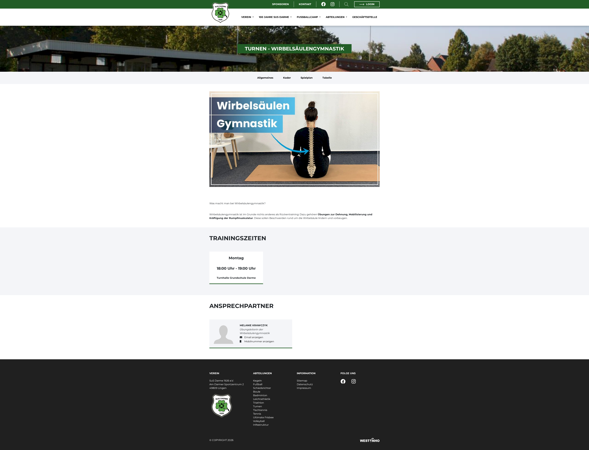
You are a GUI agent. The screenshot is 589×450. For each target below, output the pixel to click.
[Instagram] (332, 4)
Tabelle (327, 77)
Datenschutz (305, 384)
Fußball (257, 384)
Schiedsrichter (262, 388)
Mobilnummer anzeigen (259, 341)
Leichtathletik (261, 399)
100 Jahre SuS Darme (274, 17)
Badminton (260, 395)
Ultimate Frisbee (263, 417)
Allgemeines (265, 77)
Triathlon (258, 402)
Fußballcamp (308, 17)
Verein (246, 17)
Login (369, 4)
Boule (256, 391)
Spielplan (307, 77)
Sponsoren (280, 4)
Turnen (257, 406)
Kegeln (257, 380)
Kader (287, 77)
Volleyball (259, 421)
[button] (294, 207)
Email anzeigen (253, 337)
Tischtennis (260, 410)
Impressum (304, 388)
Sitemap (302, 380)
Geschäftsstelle (364, 17)
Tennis (257, 413)
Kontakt (305, 4)
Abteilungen (335, 17)
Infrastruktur (261, 424)
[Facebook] (323, 4)
